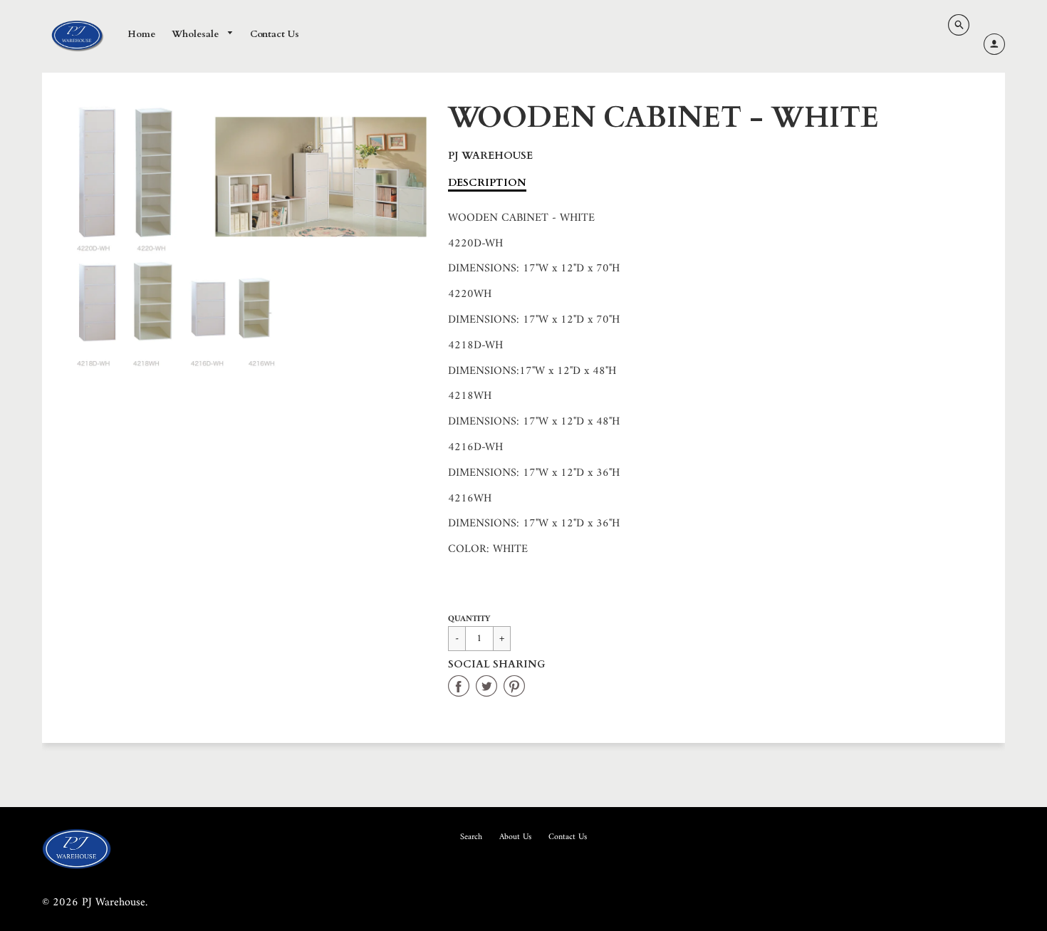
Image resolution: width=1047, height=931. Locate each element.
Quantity (469, 619)
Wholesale (197, 34)
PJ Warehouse (490, 155)
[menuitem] (141, 35)
